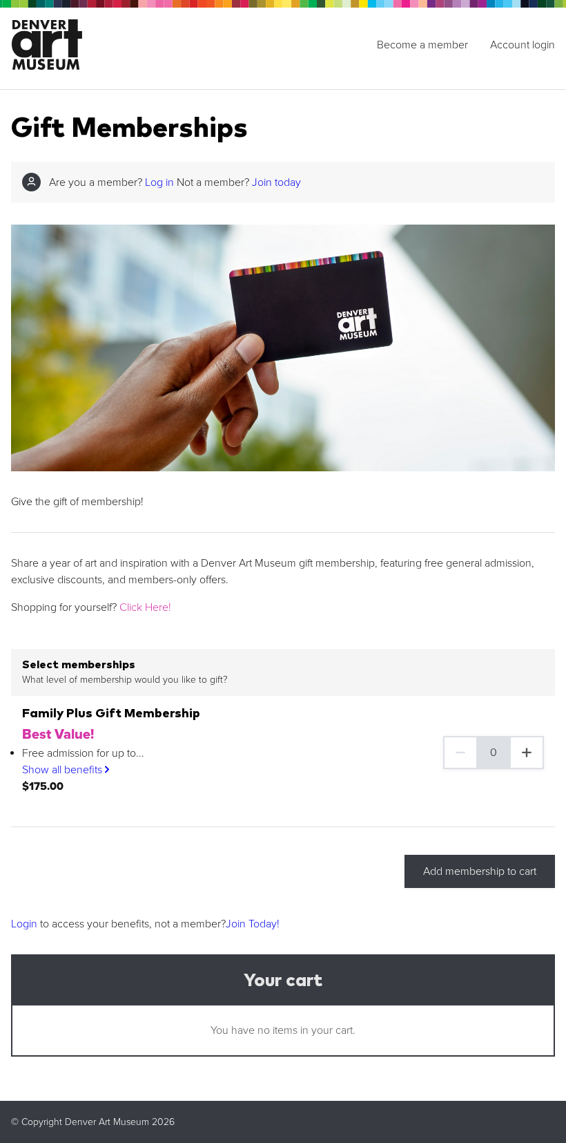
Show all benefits (63, 770)
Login (24, 924)
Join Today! (253, 924)
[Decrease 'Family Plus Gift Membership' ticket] (459, 752)
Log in (159, 182)
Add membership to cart (479, 871)
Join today (276, 182)
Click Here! (145, 607)
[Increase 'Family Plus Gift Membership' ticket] (527, 752)
